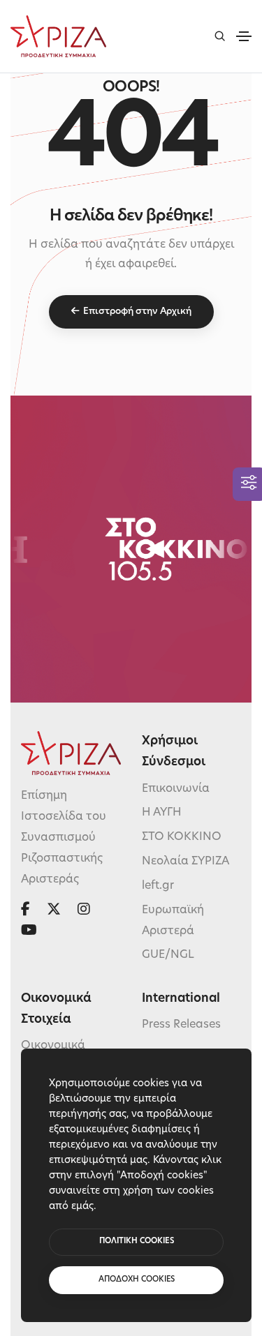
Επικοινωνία (176, 789)
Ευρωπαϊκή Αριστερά (173, 921)
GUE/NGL (168, 955)
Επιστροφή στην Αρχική (137, 311)
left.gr (158, 886)
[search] (220, 36)
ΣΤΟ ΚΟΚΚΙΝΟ (181, 837)
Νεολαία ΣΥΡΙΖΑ (185, 861)
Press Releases (181, 1024)
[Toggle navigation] (244, 36)
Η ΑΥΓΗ (162, 812)
